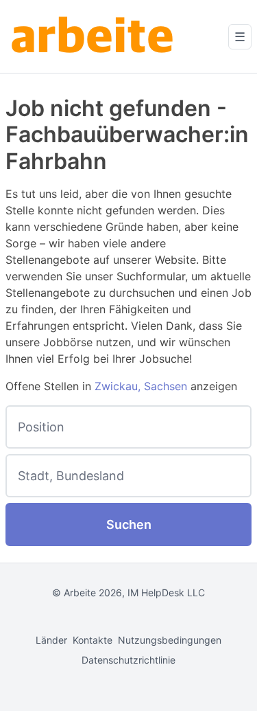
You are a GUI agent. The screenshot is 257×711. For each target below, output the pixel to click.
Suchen (128, 524)
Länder (51, 640)
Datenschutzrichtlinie (128, 660)
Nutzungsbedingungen (169, 640)
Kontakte (92, 640)
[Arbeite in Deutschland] (94, 36)
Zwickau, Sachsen (141, 386)
